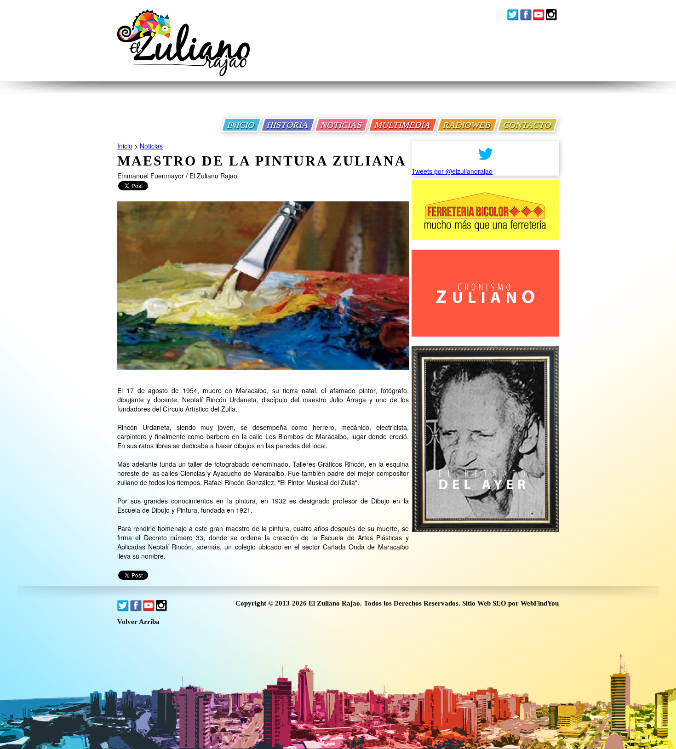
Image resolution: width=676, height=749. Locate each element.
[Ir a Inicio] (183, 50)
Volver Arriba (138, 621)
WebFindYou (540, 603)
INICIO (241, 125)
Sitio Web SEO (484, 603)
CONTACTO (527, 125)
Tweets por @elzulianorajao (452, 171)
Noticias (151, 145)
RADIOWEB (467, 125)
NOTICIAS (342, 125)
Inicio (124, 145)
